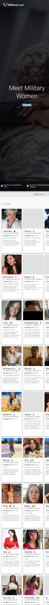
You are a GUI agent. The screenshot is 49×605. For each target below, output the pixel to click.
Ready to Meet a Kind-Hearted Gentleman (11, 284)
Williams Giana (10, 368)
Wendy (28, 368)
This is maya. (28, 513)
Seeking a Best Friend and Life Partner (33, 467)
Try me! (5, 467)
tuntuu (27, 414)
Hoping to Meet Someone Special (11, 375)
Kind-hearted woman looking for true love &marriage (33, 421)
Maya (27, 506)
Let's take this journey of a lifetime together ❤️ (33, 330)
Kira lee (7, 597)
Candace (7, 231)
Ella (26, 460)
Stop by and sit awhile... (10, 238)
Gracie (27, 231)
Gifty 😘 (7, 506)
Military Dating (39, 194)
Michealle (8, 277)
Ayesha (28, 552)
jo (47, 597)
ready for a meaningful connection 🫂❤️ (33, 375)
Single (26, 559)
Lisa (5, 322)
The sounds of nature (9, 559)
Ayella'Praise (31, 322)
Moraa (6, 460)
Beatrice (7, 414)
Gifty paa (5, 513)
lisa (5, 552)
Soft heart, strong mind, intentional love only (33, 238)
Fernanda (29, 597)
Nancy (27, 277)
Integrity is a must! (8, 330)
